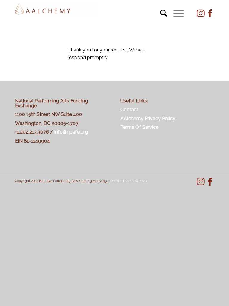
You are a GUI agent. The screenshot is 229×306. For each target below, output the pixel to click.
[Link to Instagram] (200, 13)
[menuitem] (160, 13)
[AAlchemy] (56, 13)
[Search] (160, 13)
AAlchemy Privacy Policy (147, 118)
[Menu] (175, 13)
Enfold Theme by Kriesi (130, 181)
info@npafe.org (71, 132)
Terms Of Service (139, 127)
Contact (129, 109)
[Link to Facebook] (209, 13)
